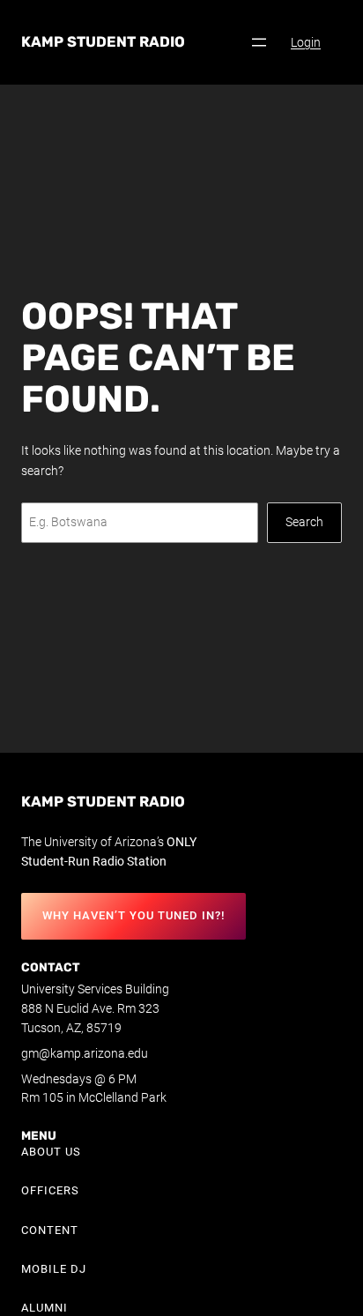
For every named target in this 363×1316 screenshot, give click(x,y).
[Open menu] (259, 42)
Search (304, 522)
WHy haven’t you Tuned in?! (133, 915)
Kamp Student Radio (103, 41)
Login (306, 42)
